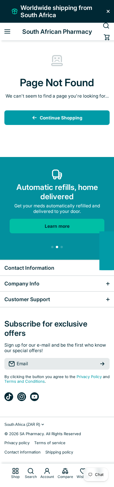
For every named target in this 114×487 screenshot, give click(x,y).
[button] (107, 37)
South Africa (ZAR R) (22, 424)
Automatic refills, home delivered (57, 191)
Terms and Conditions (24, 381)
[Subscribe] (102, 364)
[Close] (108, 11)
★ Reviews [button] (111, 251)
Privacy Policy (89, 376)
